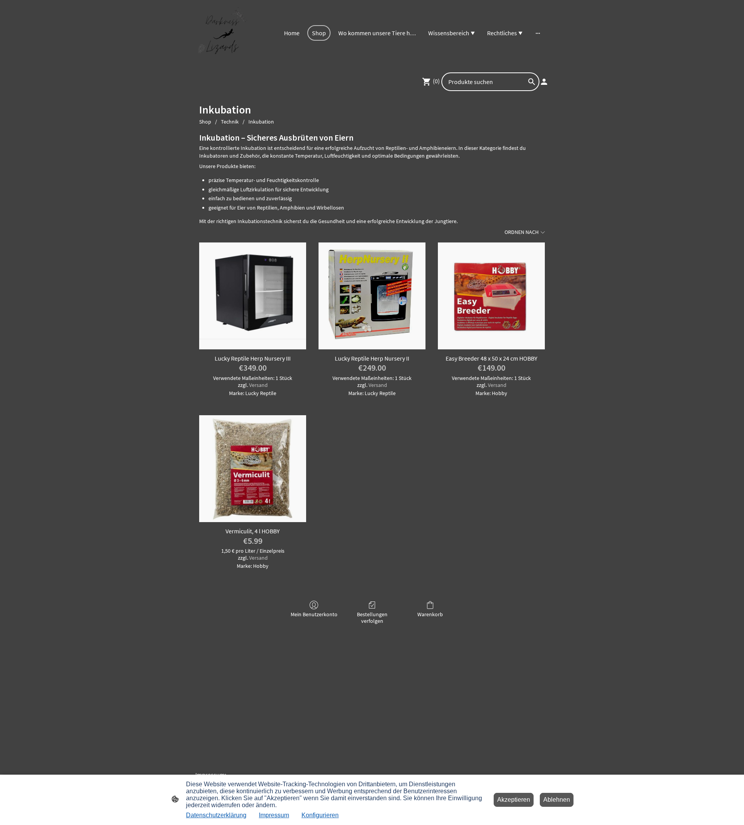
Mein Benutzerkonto (314, 614)
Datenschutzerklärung (216, 815)
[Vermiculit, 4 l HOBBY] (252, 468)
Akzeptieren (513, 799)
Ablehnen (556, 799)
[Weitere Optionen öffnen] (538, 33)
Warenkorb (430, 614)
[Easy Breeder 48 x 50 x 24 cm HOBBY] (491, 295)
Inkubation (261, 121)
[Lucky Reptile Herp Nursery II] (372, 295)
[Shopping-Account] (544, 81)
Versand (258, 385)
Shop (205, 121)
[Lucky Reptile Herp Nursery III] (252, 295)
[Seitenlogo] (222, 33)
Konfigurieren (320, 815)
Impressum (274, 815)
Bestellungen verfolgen (372, 617)
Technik (230, 121)
